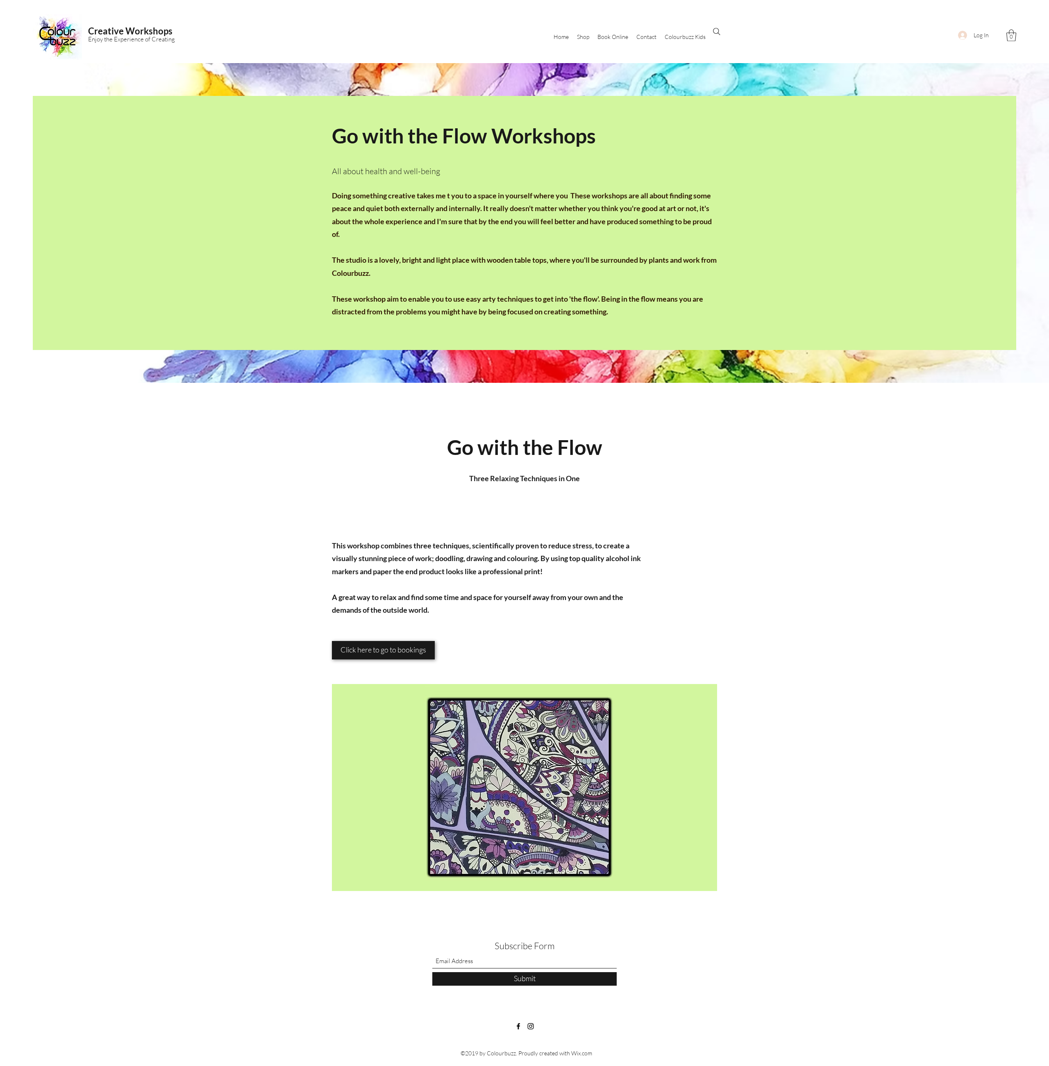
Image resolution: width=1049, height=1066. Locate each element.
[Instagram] (531, 1026)
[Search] (716, 31)
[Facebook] (518, 1026)
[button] (1011, 35)
